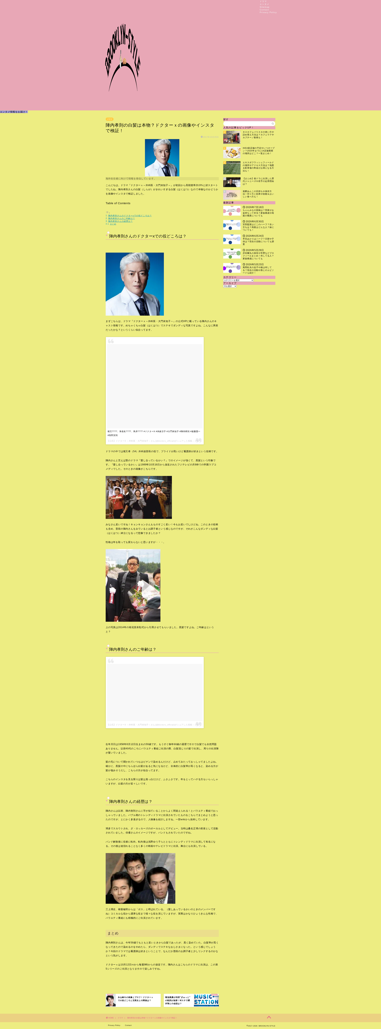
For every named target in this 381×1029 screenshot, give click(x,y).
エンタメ (264, 4)
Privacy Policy (268, 12)
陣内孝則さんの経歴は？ (120, 221)
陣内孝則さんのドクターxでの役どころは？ (130, 215)
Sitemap (265, 7)
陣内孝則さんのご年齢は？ (121, 218)
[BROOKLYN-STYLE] (122, 108)
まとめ (113, 224)
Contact (264, 9)
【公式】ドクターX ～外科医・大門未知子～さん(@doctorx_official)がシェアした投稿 (149, 724)
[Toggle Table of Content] (108, 213)
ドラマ (263, 1)
